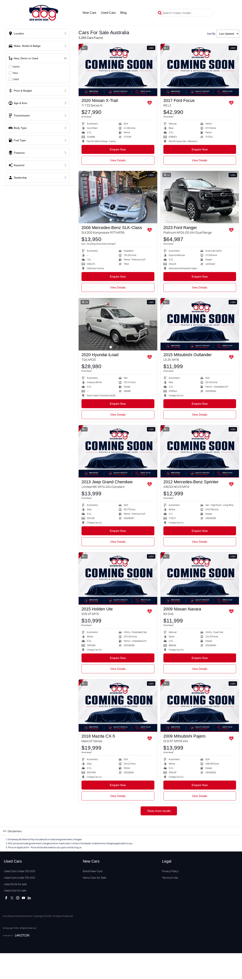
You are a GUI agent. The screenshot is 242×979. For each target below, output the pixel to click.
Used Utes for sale (15, 890)
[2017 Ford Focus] (200, 70)
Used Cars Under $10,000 (19, 871)
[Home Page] (43, 12)
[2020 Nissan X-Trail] (118, 70)
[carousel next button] (153, 197)
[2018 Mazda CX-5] (118, 705)
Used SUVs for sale (15, 884)
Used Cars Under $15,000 (19, 877)
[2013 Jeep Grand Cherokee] (118, 451)
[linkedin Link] (29, 897)
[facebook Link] (6, 897)
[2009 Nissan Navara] (200, 578)
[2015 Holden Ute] (118, 578)
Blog (123, 12)
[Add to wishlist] (149, 103)
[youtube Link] (23, 897)
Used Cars (108, 12)
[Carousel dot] (110, 220)
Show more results (159, 810)
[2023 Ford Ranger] (200, 197)
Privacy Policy (170, 871)
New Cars (89, 12)
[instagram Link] (17, 897)
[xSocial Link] (12, 897)
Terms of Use (170, 877)
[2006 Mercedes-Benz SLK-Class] (118, 197)
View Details (118, 160)
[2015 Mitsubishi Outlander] (200, 324)
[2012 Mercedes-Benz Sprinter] (200, 451)
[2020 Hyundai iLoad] (118, 324)
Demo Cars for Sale (94, 877)
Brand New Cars (93, 871)
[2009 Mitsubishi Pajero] (200, 705)
